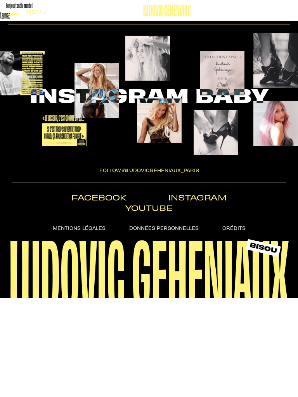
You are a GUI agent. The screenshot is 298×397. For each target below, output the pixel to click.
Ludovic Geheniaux (167, 9)
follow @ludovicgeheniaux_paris (149, 170)
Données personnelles (164, 227)
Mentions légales (79, 227)
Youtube (149, 207)
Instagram (197, 197)
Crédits (234, 227)
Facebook (98, 197)
